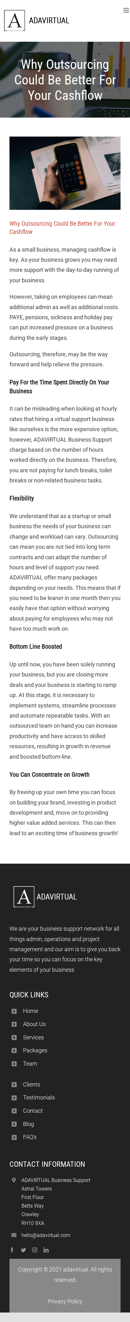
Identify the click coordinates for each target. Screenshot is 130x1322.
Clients (31, 1084)
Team (30, 1063)
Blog (28, 1124)
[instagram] (34, 1249)
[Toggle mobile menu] (126, 10)
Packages (35, 1050)
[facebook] (12, 1249)
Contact (33, 1110)
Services (33, 1037)
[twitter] (23, 1249)
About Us (34, 1024)
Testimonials (39, 1097)
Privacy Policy (65, 1301)
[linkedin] (46, 1249)
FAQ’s (30, 1137)
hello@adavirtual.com (45, 1235)
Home (30, 1010)
